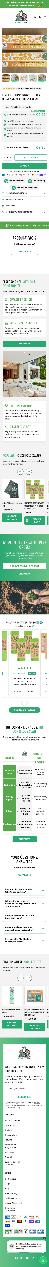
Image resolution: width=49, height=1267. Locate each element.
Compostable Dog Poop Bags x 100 (12, 504)
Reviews (8, 1130)
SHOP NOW (24, 344)
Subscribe (24, 1097)
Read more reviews (24, 709)
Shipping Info (11, 1135)
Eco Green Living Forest (24, 566)
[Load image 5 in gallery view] (42, 78)
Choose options (12, 517)
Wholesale (9, 1152)
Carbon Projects (12, 1198)
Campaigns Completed (10, 1209)
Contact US (24, 251)
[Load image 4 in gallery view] (33, 78)
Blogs (7, 1183)
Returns (8, 1140)
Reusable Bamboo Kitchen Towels (11, 1011)
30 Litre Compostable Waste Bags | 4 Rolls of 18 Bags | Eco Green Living (34, 506)
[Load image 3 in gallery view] (24, 78)
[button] (45, 17)
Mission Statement (13, 1203)
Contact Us (10, 1125)
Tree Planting (11, 1193)
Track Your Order (13, 1120)
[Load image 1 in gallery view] (6, 78)
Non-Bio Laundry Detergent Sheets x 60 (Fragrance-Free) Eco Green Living (34, 1012)
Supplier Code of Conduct (12, 1163)
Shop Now (24, 574)
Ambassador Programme (10, 1146)
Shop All (8, 1157)
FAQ (7, 1188)
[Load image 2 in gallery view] (15, 78)
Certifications (11, 1179)
